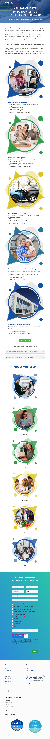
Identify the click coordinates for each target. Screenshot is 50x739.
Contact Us (7, 680)
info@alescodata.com (10, 714)
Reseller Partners (9, 681)
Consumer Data (29, 672)
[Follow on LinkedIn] (6, 691)
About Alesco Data (9, 678)
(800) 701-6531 (8, 713)
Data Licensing (8, 668)
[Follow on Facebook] (9, 691)
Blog (6, 683)
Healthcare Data (30, 670)
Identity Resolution (9, 667)
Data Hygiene (8, 672)
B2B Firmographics (30, 668)
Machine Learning (9, 38)
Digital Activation (9, 670)
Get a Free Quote (25, 340)
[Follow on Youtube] (11, 691)
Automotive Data (30, 667)
